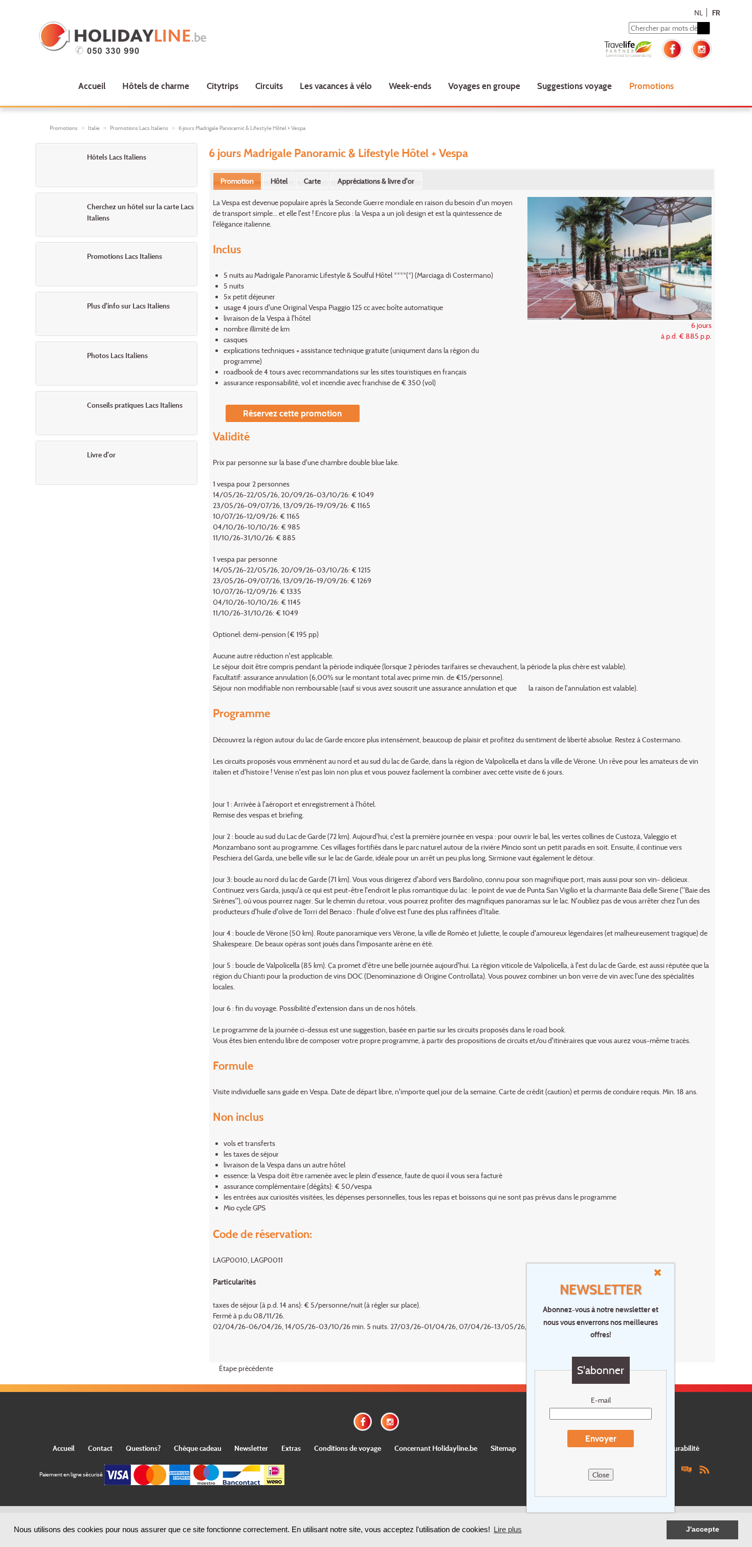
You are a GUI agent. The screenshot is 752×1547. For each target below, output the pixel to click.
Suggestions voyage (574, 85)
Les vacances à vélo (336, 85)
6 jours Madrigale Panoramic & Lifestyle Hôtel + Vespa (242, 127)
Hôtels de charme (155, 85)
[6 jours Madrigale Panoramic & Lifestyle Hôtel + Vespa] (614, 257)
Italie (94, 127)
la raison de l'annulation (564, 687)
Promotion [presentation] (237, 180)
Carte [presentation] (312, 180)
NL (698, 12)
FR (716, 12)
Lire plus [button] (508, 1529)
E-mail (601, 1400)
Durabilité (684, 1448)
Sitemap (503, 1448)
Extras (291, 1448)
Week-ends (410, 85)
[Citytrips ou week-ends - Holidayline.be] (174, 38)
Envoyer (600, 1438)
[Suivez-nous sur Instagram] (701, 47)
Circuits (269, 85)
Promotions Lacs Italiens (139, 127)
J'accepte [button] (702, 1529)
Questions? (143, 1448)
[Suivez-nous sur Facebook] (672, 47)
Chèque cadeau (198, 1448)
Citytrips (222, 85)
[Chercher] (703, 28)
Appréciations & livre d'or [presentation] (376, 180)
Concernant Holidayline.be (435, 1448)
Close (600, 1474)
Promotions (651, 85)
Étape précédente (246, 1368)
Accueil (91, 85)
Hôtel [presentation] (279, 180)
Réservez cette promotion (292, 413)
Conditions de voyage (347, 1448)
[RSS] (704, 1469)
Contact (100, 1448)
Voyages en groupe (484, 85)
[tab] (237, 181)
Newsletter (251, 1448)
